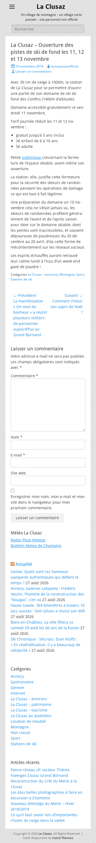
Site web (18, 472)
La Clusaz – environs (29, 698)
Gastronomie (22, 681)
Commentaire (24, 375)
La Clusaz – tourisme (29, 710)
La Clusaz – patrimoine (31, 704)
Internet (18, 693)
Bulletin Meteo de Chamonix (36, 545)
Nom (16, 437)
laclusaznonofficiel (64, 66)
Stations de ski (21, 279)
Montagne (67, 274)
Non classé (20, 732)
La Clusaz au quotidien (31, 715)
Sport (80, 274)
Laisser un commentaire (33, 71)
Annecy (17, 676)
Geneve (17, 687)
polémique (32, 157)
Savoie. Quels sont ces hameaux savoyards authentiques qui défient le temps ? (44, 577)
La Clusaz (51, 6)
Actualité (23, 564)
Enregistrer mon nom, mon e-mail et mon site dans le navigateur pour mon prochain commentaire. (48, 502)
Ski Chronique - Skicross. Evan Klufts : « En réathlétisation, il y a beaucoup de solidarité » (45, 644)
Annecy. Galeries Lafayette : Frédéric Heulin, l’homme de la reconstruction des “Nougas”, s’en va (47, 594)
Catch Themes (62, 838)
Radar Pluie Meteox (28, 539)
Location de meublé (28, 721)
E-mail (18, 455)
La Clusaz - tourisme (43, 274)
